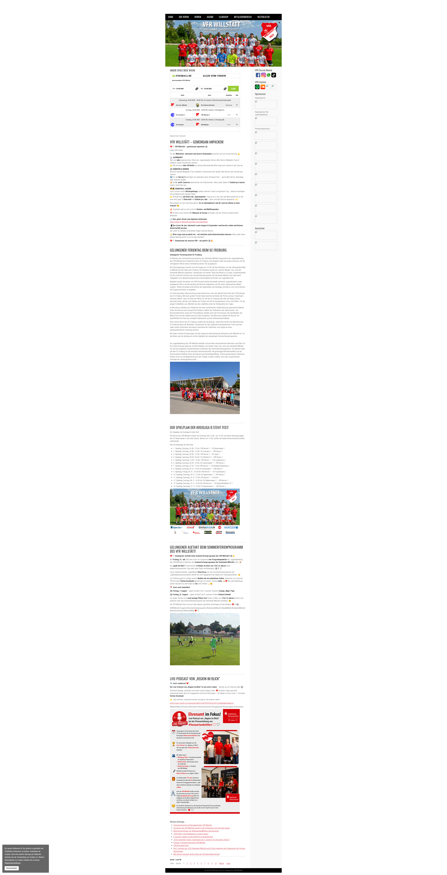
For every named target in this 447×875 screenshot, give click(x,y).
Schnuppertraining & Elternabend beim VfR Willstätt (192, 825)
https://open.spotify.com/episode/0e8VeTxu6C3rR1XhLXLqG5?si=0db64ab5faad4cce (202, 703)
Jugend (210, 16)
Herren (197, 16)
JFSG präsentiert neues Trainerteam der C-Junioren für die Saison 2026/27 (201, 840)
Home (170, 16)
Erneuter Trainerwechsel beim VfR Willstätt (189, 843)
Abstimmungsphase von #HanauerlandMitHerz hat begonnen (196, 831)
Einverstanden (11, 868)
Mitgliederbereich (243, 16)
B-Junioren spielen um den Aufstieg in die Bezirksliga (193, 837)
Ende (228, 863)
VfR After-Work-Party (181, 845)
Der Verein (184, 16)
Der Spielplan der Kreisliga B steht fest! (199, 427)
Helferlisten (263, 16)
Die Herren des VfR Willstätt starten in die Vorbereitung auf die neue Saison (201, 828)
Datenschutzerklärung (12, 863)
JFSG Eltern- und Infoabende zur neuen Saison (190, 834)
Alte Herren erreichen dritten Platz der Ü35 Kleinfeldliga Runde (196, 854)
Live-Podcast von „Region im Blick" (195, 678)
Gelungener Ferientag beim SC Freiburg (198, 250)
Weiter (221, 863)
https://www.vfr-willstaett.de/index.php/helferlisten (189, 222)
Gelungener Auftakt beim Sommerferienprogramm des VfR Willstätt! (206, 549)
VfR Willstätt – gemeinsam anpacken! (197, 141)
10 (216, 863)
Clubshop (223, 16)
